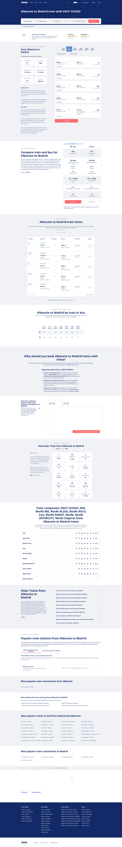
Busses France (45, 827)
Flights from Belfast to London (69, 825)
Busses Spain (45, 825)
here (73, 300)
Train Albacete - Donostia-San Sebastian (31, 740)
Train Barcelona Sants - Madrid (29, 734)
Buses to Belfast (45, 809)
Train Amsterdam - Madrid (68, 721)
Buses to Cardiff (45, 823)
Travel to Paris (85, 823)
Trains (31, 2)
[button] (57, 21)
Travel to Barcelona (86, 812)
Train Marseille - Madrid (27, 728)
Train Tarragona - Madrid (47, 737)
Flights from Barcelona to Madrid (70, 816)
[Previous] (39, 327)
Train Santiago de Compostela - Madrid (91, 734)
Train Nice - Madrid (66, 728)
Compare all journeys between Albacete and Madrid (35, 705)
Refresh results (60, 232)
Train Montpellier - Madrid (28, 737)
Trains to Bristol (25, 816)
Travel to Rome (85, 818)
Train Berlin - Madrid (86, 721)
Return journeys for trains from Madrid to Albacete (35, 703)
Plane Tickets (65, 807)
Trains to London (26, 809)
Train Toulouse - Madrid (87, 728)
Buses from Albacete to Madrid (70, 703)
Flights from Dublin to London (69, 812)
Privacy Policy (53, 842)
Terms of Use (44, 842)
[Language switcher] (76, 2)
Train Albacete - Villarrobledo (88, 740)
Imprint (36, 842)
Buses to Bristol (45, 821)
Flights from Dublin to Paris (69, 809)
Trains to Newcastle (26, 821)
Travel (83, 807)
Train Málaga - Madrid (47, 731)
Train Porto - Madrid (46, 728)
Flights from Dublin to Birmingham (71, 821)
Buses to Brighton (46, 818)
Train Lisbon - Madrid (66, 724)
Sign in (99, 2)
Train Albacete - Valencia (67, 737)
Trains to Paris (25, 814)
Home (22, 768)
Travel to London (86, 816)
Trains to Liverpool (26, 818)
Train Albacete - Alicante (27, 687)
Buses (35, 2)
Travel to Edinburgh (86, 814)
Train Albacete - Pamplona (68, 740)
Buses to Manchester (47, 814)
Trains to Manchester (27, 812)
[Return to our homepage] (25, 2)
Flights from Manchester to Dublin (70, 818)
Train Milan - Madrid (46, 721)
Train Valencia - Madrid (27, 731)
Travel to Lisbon (85, 809)
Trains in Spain (35, 768)
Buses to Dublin (45, 816)
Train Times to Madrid (46, 768)
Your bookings (85, 2)
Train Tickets (24, 807)
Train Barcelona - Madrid (47, 724)
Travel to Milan (85, 825)
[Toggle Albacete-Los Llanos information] (98, 668)
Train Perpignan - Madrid (87, 731)
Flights (40, 2)
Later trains (89, 295)
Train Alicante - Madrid (67, 731)
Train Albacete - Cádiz (46, 740)
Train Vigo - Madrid (66, 734)
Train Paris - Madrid (26, 721)
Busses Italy (44, 832)
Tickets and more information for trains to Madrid (75, 705)
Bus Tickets (44, 807)
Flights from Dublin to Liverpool (70, 814)
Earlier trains (33, 295)
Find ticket (27, 64)
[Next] (98, 49)
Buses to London (46, 812)
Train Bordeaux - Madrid (87, 724)
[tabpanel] (75, 421)
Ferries (45, 2)
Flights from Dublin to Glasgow (70, 823)
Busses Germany (46, 830)
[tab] (61, 53)
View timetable (27, 82)
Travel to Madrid (86, 821)
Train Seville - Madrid (46, 734)
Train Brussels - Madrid (27, 724)
